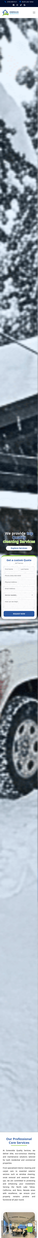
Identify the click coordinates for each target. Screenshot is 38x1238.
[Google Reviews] (25, 5)
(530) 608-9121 (12, 2)
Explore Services (19, 548)
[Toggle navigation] (34, 12)
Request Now (19, 614)
